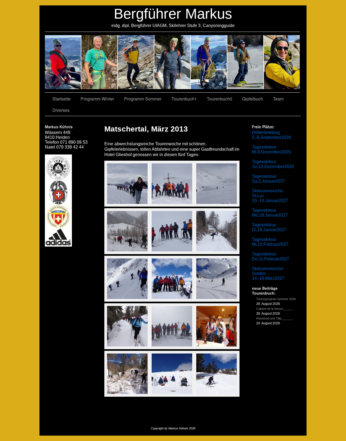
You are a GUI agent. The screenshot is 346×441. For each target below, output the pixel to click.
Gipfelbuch (252, 99)
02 (63, 62)
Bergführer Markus (173, 14)
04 (172, 62)
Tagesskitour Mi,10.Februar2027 (270, 242)
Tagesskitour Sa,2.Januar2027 (268, 178)
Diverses (60, 110)
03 (99, 62)
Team (278, 99)
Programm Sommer (142, 99)
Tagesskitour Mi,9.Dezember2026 (271, 149)
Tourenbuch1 (184, 99)
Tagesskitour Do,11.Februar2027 (270, 256)
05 (245, 62)
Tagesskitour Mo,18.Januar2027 (270, 212)
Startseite (61, 99)
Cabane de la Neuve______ (274, 308)
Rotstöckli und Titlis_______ (274, 318)
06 (282, 62)
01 (209, 62)
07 (136, 62)
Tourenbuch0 (219, 99)
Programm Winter (97, 99)
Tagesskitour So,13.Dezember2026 (273, 164)
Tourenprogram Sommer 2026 (276, 299)
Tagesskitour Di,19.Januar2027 (269, 227)
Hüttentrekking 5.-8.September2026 (271, 135)
